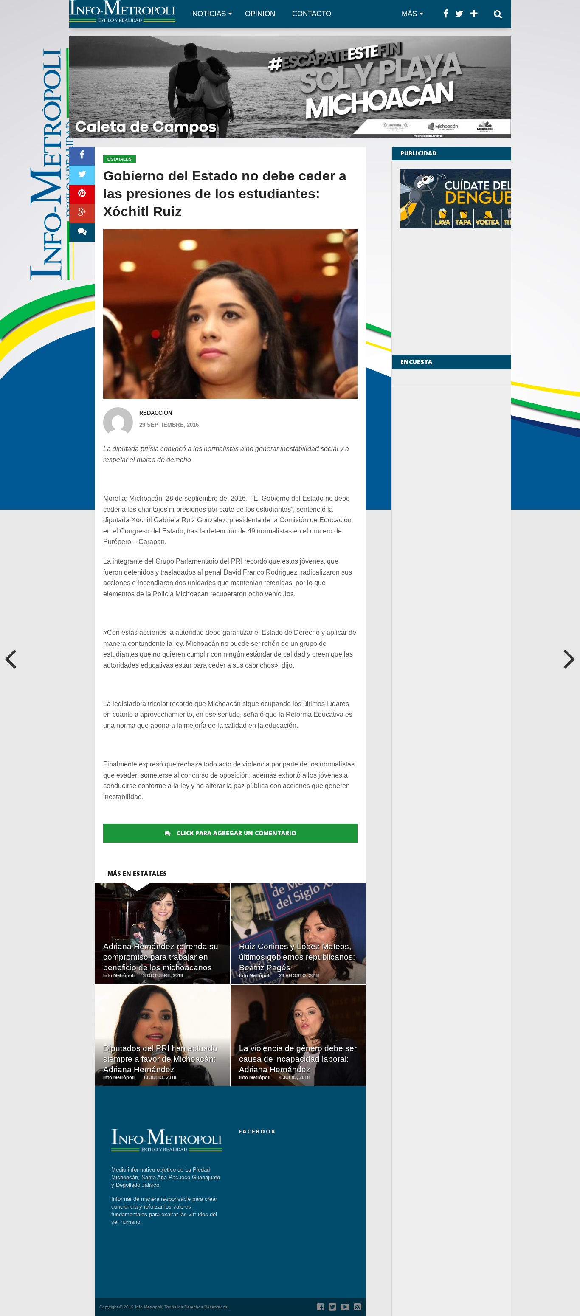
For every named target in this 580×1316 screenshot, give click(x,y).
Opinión (260, 14)
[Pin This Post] (82, 194)
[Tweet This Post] (82, 175)
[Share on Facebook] (82, 156)
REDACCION (155, 413)
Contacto (311, 14)
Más (409, 14)
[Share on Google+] (82, 213)
